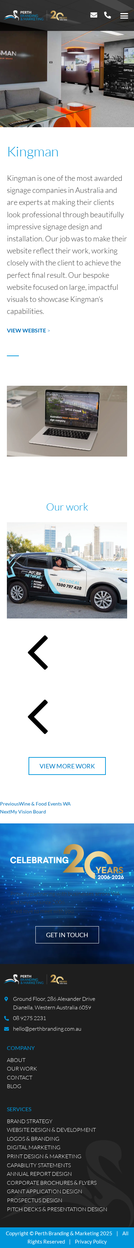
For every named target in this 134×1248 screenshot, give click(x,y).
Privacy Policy (91, 1241)
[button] (124, 15)
